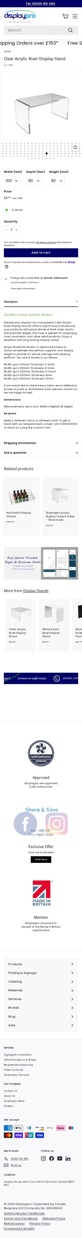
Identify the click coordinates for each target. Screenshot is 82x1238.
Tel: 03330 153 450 (40, 3)
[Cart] (65, 16)
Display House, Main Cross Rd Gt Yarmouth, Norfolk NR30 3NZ (39, 1183)
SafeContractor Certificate (24, 1213)
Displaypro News (14, 1101)
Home (7, 51)
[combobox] (41, 30)
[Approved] (41, 753)
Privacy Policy (39, 1223)
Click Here (41, 859)
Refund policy (14, 1223)
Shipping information (20, 443)
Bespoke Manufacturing (18, 1065)
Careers (8, 1106)
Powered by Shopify (19, 1228)
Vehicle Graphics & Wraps (20, 1060)
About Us (9, 1096)
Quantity (10, 221)
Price (7, 191)
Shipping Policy (54, 1218)
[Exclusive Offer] (41, 822)
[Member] (41, 893)
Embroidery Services (16, 1075)
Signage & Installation (18, 1054)
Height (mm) (58, 172)
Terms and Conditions (21, 1218)
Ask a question (15, 453)
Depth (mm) (35, 172)
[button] (41, 302)
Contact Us (11, 1091)
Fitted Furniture (13, 1070)
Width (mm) (13, 172)
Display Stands (36, 590)
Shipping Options (46, 242)
